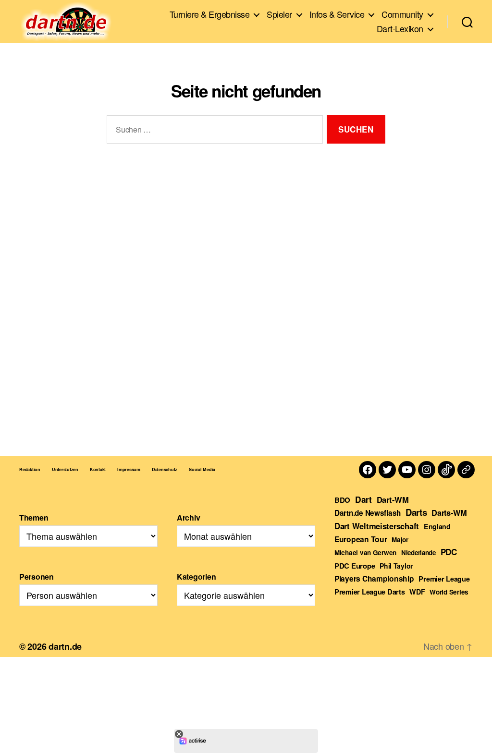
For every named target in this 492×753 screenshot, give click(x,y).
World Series (449, 591)
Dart (363, 499)
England (437, 526)
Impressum (128, 469)
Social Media (202, 469)
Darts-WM (449, 512)
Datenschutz (164, 469)
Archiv (188, 517)
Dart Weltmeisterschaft (376, 526)
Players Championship (374, 578)
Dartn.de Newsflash (367, 513)
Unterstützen (65, 469)
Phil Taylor (396, 566)
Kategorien (196, 576)
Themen (33, 517)
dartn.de (65, 646)
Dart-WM (393, 499)
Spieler (279, 14)
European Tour (360, 539)
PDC (449, 552)
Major (400, 539)
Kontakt (98, 469)
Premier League (443, 578)
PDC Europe (354, 565)
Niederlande (418, 552)
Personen (36, 576)
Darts (416, 512)
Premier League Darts (369, 591)
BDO (342, 500)
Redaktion (29, 469)
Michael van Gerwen (365, 552)
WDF (417, 591)
